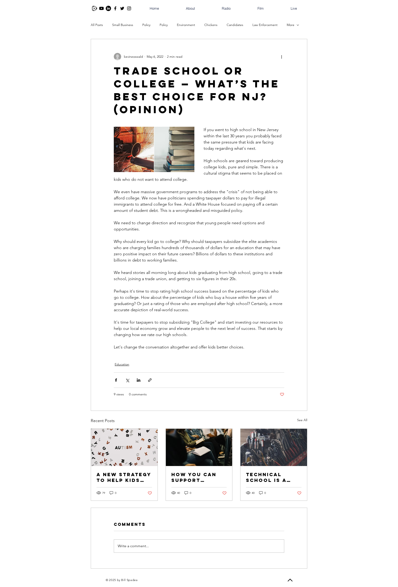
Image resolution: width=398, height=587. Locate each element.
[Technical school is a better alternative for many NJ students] (273, 447)
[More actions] (281, 56)
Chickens (210, 25)
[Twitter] (122, 8)
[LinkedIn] (108, 8)
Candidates (235, 25)
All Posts (97, 25)
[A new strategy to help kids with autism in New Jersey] (124, 447)
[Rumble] (94, 8)
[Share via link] (150, 380)
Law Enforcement (265, 25)
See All (302, 420)
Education (122, 364)
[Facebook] (115, 8)
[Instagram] (129, 8)
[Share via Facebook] (116, 380)
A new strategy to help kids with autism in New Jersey (124, 477)
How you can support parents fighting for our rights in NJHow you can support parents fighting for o (198, 477)
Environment (186, 25)
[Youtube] (101, 8)
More (290, 25)
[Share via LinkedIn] (138, 380)
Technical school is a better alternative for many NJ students (267, 477)
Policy (146, 25)
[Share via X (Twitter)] (127, 380)
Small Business (122, 25)
